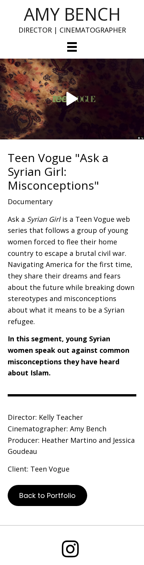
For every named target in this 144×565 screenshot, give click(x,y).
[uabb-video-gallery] (72, 99)
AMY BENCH (72, 14)
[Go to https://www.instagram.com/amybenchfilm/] (70, 549)
